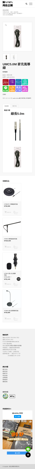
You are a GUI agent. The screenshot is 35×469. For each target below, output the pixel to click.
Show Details (16, 213)
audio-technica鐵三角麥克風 (19, 98)
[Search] (25, 4)
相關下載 (14, 106)
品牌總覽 (5, 377)
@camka (9, 343)
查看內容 (9, 212)
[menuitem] (25, 4)
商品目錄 (6, 10)
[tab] (7, 106)
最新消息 (5, 371)
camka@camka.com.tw (12, 341)
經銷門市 (5, 373)
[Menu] (29, 4)
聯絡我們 (5, 379)
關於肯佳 (5, 369)
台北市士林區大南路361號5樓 (13, 345)
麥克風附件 (28, 98)
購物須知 (5, 381)
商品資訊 (7, 106)
